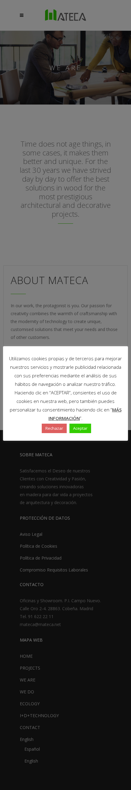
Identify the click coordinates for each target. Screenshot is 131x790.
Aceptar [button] (80, 428)
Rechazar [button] (54, 428)
